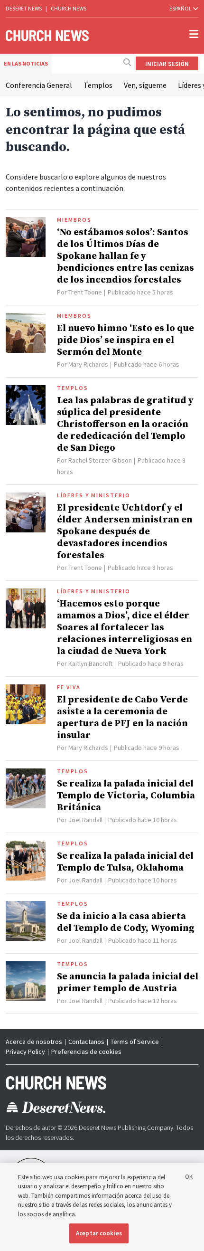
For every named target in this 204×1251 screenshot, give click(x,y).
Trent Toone (85, 292)
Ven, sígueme (145, 85)
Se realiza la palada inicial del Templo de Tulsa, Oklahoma (125, 862)
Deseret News (24, 8)
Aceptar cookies (99, 1233)
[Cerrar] (188, 1178)
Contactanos (86, 1041)
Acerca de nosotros (34, 1041)
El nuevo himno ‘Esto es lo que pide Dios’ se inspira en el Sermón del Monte (125, 340)
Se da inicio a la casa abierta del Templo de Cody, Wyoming (126, 922)
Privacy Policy (25, 1051)
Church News (68, 8)
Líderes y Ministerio (93, 495)
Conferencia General (39, 85)
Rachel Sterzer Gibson (100, 460)
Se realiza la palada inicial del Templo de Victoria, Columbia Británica (126, 796)
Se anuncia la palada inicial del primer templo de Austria (127, 983)
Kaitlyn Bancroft (90, 663)
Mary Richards (88, 364)
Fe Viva (69, 687)
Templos (97, 85)
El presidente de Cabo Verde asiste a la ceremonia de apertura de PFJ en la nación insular (122, 717)
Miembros (74, 220)
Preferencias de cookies (86, 1051)
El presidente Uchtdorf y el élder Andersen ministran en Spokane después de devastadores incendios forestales (125, 531)
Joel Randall (85, 819)
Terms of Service (135, 1041)
